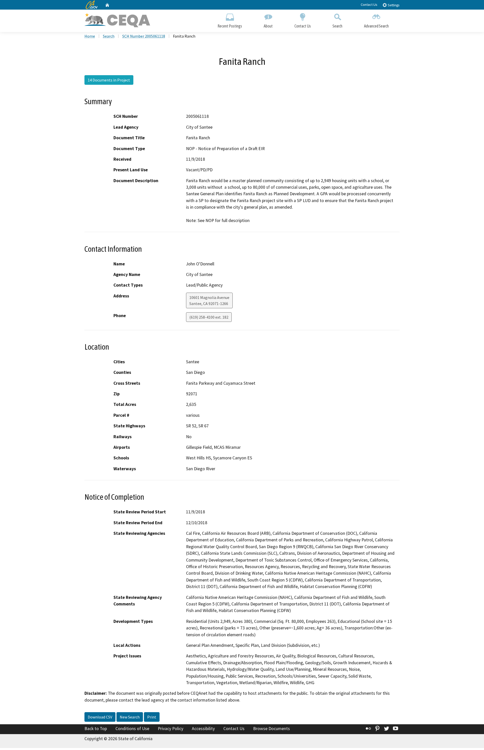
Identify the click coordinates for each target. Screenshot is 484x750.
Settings (393, 5)
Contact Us (369, 4)
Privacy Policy (170, 728)
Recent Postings (230, 26)
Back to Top (95, 728)
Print (151, 716)
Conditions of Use (132, 728)
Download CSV (100, 716)
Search (337, 26)
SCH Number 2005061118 (143, 36)
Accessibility (203, 728)
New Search (130, 716)
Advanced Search (376, 26)
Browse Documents (271, 728)
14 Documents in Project (109, 79)
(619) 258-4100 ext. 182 (208, 317)
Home (89, 36)
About (268, 26)
